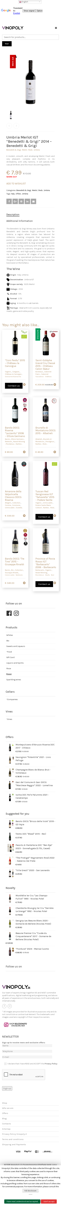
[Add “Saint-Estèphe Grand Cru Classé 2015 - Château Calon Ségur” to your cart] (54, 385)
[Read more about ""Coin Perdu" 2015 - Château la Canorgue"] (24, 385)
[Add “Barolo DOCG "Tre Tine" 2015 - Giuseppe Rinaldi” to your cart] (24, 583)
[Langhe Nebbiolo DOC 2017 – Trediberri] (16, 126)
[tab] (30, 214)
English (24, 2)
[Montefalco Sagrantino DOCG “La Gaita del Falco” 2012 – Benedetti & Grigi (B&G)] (9, 126)
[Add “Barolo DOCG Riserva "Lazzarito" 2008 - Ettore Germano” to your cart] (24, 452)
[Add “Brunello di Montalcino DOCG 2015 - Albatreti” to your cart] (54, 452)
